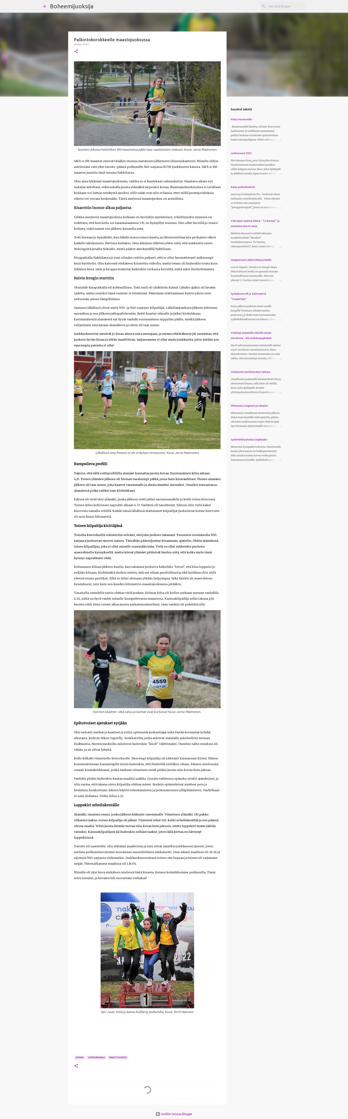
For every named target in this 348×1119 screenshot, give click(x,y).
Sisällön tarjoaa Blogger (176, 1114)
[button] (76, 51)
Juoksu (79, 1057)
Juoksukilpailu (96, 1057)
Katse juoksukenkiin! (243, 187)
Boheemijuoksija (71, 6)
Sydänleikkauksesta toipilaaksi (249, 439)
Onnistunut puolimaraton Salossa (250, 371)
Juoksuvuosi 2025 (241, 153)
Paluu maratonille (241, 119)
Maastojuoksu (118, 1057)
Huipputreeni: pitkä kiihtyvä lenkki (251, 259)
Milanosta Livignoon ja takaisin (249, 405)
